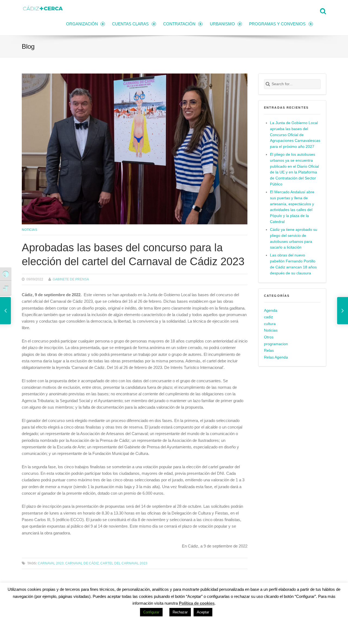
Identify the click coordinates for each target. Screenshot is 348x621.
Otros (269, 337)
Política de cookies (197, 603)
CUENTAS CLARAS (130, 24)
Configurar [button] (151, 612)
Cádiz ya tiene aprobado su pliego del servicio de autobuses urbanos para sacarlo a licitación (293, 239)
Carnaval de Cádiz (82, 563)
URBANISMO (222, 24)
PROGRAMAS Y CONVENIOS (277, 24)
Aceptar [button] (203, 612)
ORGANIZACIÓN (82, 24)
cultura (270, 324)
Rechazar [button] (180, 612)
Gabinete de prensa (71, 279)
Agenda (270, 310)
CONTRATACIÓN (179, 24)
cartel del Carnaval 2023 (123, 563)
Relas (269, 350)
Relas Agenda (276, 357)
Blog (28, 46)
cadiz (268, 317)
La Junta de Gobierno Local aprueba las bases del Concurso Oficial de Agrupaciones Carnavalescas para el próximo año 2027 (295, 135)
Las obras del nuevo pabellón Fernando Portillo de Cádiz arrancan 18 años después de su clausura (293, 264)
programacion (276, 344)
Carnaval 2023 (51, 563)
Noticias (29, 229)
